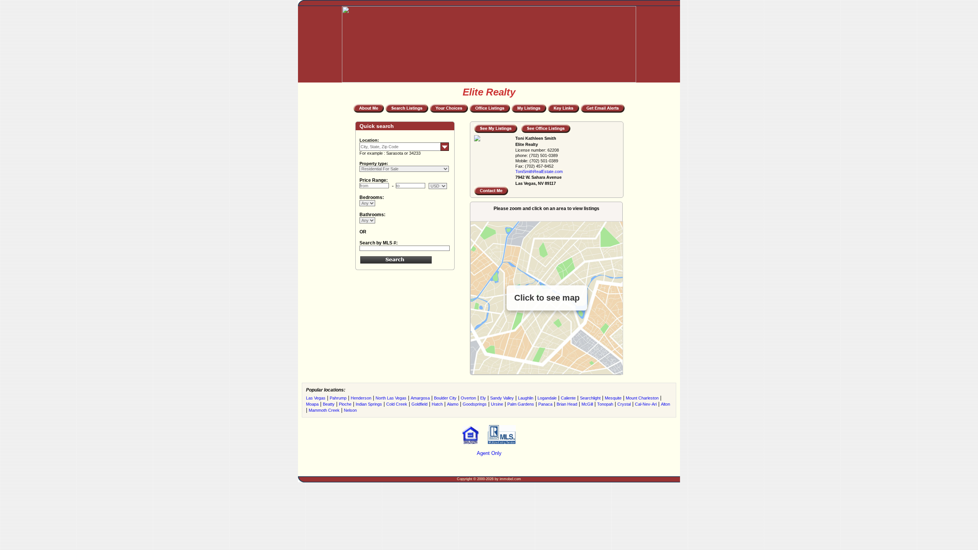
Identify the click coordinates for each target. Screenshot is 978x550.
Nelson (350, 410)
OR (362, 232)
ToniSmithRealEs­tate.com (539, 171)
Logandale (547, 398)
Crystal (624, 404)
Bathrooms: (372, 214)
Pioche (345, 404)
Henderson (361, 398)
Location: (369, 140)
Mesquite (613, 398)
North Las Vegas (391, 398)
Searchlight (590, 398)
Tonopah (605, 404)
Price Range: (373, 180)
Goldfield (419, 404)
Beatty (329, 404)
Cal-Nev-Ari (646, 404)
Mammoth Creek (324, 410)
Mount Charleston (642, 398)
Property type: (373, 163)
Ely (483, 398)
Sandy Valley (502, 398)
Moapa (312, 404)
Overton (468, 398)
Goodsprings (475, 404)
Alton (665, 404)
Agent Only (489, 453)
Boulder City (445, 398)
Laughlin (525, 398)
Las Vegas (315, 398)
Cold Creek (396, 404)
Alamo (452, 404)
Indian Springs (369, 404)
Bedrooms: (371, 197)
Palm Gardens (520, 404)
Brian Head (567, 404)
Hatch (437, 404)
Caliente (568, 398)
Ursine (497, 404)
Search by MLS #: (378, 243)
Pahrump (338, 398)
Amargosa (420, 398)
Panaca (545, 404)
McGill (587, 404)
